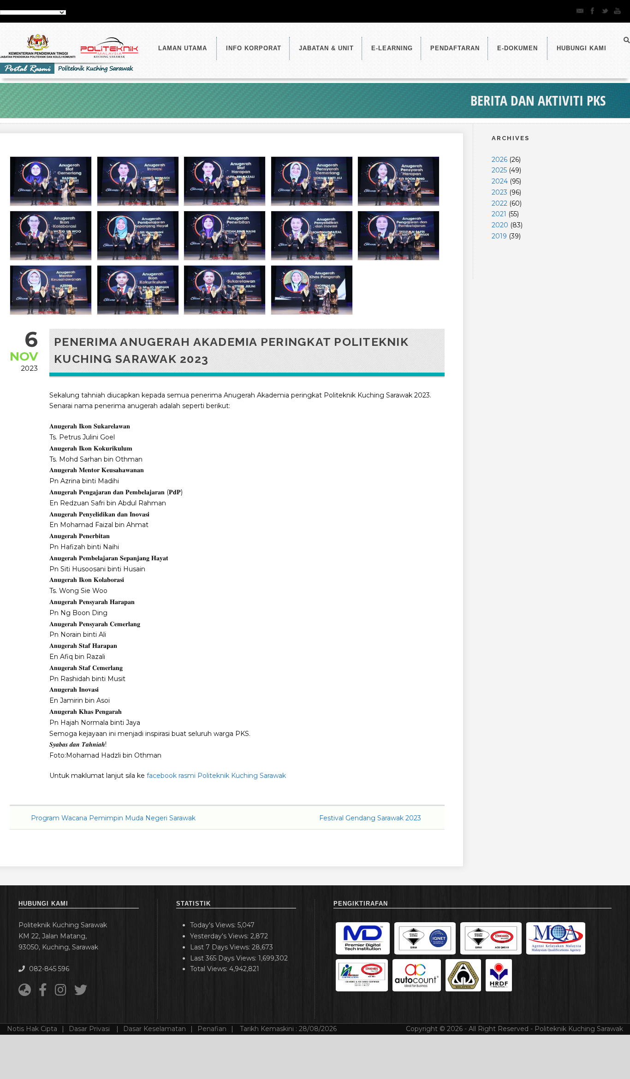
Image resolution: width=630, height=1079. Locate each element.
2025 (499, 170)
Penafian (211, 1029)
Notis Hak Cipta (32, 1029)
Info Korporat (253, 48)
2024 (500, 181)
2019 (499, 236)
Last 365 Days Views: (224, 958)
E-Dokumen (517, 48)
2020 (500, 225)
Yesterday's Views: (220, 936)
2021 (499, 214)
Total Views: (209, 969)
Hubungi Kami (581, 48)
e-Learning (392, 48)
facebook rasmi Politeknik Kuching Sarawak (216, 775)
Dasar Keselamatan (154, 1029)
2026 (499, 159)
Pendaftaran (455, 48)
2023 (499, 192)
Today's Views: (214, 925)
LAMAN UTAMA (182, 48)
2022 (499, 203)
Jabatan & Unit (326, 48)
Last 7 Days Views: (221, 947)
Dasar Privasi (90, 1029)
